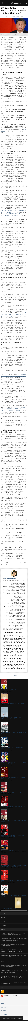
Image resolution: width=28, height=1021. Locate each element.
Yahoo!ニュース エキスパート (15, 562)
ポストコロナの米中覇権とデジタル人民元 (11, 850)
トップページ (4, 1000)
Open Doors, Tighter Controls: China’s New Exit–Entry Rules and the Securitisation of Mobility (12, 977)
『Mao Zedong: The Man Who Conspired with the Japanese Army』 (13, 733)
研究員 (2, 1003)
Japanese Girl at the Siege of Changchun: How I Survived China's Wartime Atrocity (13, 866)
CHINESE (3, 917)
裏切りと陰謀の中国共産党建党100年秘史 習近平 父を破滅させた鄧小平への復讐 (14, 836)
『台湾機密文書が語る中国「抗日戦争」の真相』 (13, 703)
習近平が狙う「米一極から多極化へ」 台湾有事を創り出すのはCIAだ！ (14, 778)
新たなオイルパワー (5, 961)
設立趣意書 (3, 1010)
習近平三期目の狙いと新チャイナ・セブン (11, 792)
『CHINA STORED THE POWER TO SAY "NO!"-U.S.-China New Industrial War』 (13, 718)
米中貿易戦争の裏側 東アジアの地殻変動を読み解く (14, 881)
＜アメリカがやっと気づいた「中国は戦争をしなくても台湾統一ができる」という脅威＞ (13, 210)
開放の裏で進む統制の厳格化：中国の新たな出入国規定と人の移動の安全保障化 (14, 945)
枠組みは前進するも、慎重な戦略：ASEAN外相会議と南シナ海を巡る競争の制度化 (13, 966)
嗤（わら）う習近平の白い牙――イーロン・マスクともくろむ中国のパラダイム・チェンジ (13, 763)
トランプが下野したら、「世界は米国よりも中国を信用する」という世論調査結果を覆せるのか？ (14, 939)
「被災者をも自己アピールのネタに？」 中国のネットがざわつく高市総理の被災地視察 (14, 971)
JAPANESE (3, 925)
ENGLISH (3, 921)
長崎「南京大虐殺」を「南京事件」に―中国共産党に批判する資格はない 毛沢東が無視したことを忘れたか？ (14, 950)
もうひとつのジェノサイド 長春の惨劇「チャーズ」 (14, 806)
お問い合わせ (4, 1014)
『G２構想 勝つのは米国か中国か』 (10, 690)
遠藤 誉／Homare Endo (13, 16)
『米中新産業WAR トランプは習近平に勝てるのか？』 (13, 748)
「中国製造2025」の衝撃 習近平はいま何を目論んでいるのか (13, 896)
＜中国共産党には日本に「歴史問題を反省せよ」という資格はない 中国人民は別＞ (13, 314)
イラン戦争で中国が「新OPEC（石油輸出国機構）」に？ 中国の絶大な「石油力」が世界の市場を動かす (14, 934)
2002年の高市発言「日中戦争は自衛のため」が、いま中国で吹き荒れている (13, 983)
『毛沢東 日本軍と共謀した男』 (9, 908)
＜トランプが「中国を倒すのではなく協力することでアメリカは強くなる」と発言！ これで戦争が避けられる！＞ (14, 409)
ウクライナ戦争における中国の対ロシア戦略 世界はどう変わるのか (14, 821)
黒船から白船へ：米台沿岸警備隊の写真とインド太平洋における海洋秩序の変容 (14, 956)
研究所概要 (3, 1007)
